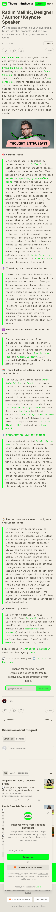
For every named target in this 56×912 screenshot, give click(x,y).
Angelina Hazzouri (24, 796)
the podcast (37, 434)
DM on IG (42, 658)
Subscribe (40, 4)
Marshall (31, 618)
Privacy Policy (29, 879)
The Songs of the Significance (23, 407)
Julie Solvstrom (40, 255)
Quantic (31, 383)
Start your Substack (21, 899)
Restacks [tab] (20, 739)
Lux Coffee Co (34, 164)
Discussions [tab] (23, 773)
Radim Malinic (11, 57)
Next (47, 719)
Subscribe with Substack (30, 867)
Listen (50, 43)
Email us (7, 662)
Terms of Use (43, 873)
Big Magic (24, 410)
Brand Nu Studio (12, 67)
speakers (10, 632)
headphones (32, 628)
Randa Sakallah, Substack (17, 806)
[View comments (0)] (14, 50)
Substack (14, 906)
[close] (48, 813)
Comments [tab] (8, 739)
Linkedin (44, 648)
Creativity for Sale (17, 434)
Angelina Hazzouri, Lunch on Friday (18, 782)
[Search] (51, 773)
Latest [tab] (12, 773)
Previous (10, 719)
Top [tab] (5, 773)
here (32, 652)
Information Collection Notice (37, 876)
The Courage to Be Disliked (38, 414)
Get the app (41, 899)
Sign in (50, 4)
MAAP (8, 642)
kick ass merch (44, 258)
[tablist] (14, 739)
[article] (28, 790)
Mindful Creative (27, 356)
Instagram (29, 648)
